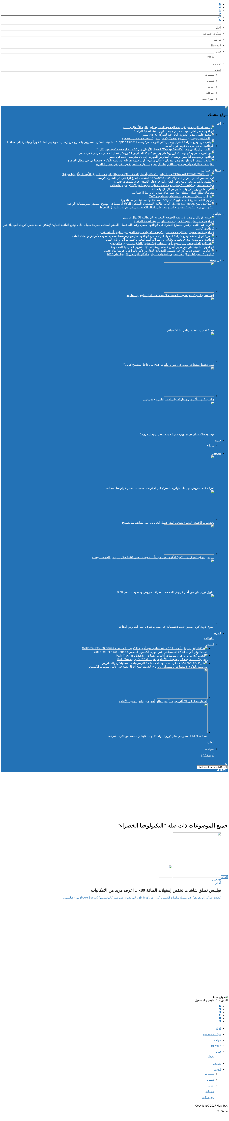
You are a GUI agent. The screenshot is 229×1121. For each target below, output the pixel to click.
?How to (216, 45)
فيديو (218, 51)
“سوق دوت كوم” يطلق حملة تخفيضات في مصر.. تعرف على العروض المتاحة (166, 626)
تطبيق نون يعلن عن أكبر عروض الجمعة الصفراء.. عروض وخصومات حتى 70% (165, 592)
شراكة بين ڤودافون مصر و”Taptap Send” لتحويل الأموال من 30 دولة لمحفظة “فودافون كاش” (155, 149)
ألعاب (211, 86)
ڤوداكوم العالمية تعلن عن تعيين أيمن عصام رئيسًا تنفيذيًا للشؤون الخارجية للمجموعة (162, 247)
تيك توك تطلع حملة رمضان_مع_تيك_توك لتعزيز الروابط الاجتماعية (173, 192)
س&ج (210, 56)
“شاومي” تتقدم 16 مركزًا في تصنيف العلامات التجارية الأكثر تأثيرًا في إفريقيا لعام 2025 (160, 254)
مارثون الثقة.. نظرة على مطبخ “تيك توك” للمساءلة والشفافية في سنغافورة (167, 200)
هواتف (217, 39)
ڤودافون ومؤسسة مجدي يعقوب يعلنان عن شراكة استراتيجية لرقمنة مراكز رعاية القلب (159, 239)
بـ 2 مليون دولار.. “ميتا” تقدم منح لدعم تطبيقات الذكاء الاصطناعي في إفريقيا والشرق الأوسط (157, 207)
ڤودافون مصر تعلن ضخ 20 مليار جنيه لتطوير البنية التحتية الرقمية (174, 131)
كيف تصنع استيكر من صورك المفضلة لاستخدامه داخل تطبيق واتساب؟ (170, 295)
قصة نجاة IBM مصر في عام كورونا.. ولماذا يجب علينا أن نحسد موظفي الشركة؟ (157, 736)
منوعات (210, 92)
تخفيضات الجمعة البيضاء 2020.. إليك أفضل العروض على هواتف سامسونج (168, 522)
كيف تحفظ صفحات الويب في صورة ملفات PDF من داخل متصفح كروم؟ (168, 364)
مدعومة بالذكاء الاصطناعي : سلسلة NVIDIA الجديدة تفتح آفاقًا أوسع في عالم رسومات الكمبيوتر (148, 666)
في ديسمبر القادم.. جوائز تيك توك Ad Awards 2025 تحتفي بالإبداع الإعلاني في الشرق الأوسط (155, 178)
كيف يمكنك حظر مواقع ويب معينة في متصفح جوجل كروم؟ (177, 434)
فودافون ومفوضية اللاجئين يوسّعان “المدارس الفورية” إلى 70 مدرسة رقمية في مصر (161, 156)
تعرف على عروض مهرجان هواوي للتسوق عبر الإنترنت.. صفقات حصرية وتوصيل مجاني (160, 488)
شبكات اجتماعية (212, 33)
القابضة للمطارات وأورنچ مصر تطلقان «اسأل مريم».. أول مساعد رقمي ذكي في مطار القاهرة (155, 164)
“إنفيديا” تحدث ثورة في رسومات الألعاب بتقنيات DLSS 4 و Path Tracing (162, 659)
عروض (217, 63)
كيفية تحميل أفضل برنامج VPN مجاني (190, 330)
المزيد (217, 69)
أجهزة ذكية (208, 98)
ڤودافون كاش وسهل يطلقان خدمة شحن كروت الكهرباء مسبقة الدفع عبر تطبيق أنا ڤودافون (157, 232)
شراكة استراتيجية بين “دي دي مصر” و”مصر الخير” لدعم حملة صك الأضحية (168, 138)
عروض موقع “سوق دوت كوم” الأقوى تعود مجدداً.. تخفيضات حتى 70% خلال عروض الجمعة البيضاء (153, 557)
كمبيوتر (210, 80)
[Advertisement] (127, 795)
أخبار (218, 27)
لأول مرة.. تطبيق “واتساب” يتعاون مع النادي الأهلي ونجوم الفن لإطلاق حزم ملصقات (162, 185)
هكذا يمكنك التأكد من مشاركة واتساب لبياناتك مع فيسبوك (178, 399)
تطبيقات (209, 74)
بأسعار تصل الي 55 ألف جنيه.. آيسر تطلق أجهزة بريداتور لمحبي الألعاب (163, 701)
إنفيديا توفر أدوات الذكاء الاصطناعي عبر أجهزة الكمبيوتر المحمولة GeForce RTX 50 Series (151, 652)
